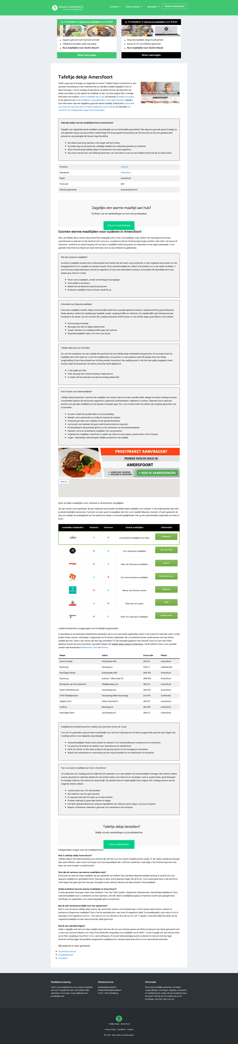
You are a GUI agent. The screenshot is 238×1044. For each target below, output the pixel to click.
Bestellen (152, 7)
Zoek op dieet (132, 7)
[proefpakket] (119, 477)
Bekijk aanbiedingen (175, 6)
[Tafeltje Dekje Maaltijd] (68, 8)
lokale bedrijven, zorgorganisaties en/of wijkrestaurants (100, 100)
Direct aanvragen (86, 55)
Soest (95, 647)
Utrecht (124, 167)
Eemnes (104, 647)
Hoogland (62, 958)
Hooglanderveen (65, 955)
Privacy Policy (110, 1029)
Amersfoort (126, 172)
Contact (130, 1029)
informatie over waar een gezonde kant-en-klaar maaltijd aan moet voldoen (96, 105)
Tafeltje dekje (113, 1024)
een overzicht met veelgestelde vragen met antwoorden (94, 108)
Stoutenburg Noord (67, 951)
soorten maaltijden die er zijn (91, 97)
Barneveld (87, 647)
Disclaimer (121, 1029)
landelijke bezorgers (125, 97)
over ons (170, 999)
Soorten (114, 7)
